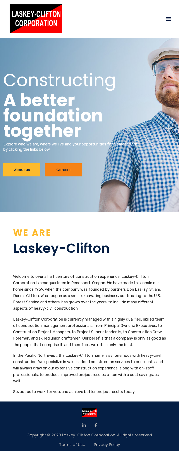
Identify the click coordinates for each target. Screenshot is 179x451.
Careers (63, 169)
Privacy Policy (107, 444)
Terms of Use (72, 444)
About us (22, 169)
